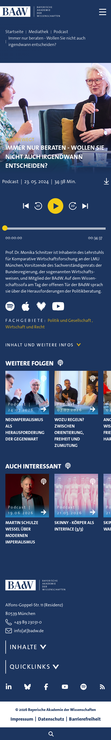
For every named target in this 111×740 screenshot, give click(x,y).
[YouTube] (58, 306)
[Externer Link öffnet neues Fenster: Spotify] (83, 686)
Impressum (22, 719)
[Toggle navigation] (102, 11)
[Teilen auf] (100, 74)
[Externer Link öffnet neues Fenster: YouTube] (65, 686)
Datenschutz (51, 719)
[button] (26, 206)
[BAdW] (30, 11)
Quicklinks (30, 666)
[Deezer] (41, 306)
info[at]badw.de (29, 631)
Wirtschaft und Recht (25, 327)
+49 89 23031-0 (28, 622)
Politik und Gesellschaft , (70, 320)
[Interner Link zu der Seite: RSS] (102, 686)
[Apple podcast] (25, 306)
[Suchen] (53, 734)
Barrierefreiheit (85, 719)
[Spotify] (10, 306)
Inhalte (24, 647)
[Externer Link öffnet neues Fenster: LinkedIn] (8, 686)
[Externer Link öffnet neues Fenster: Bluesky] (27, 686)
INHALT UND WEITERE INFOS (39, 345)
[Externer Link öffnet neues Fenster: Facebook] (46, 686)
